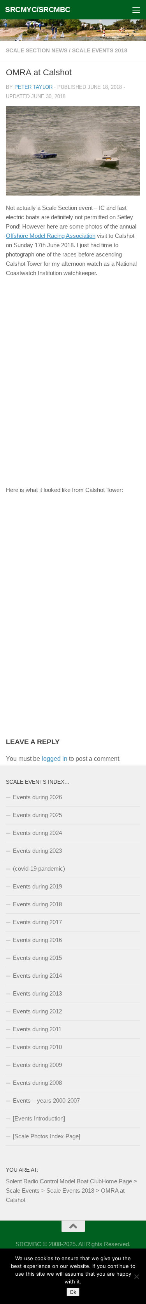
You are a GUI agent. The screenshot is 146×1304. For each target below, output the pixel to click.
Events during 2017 (37, 922)
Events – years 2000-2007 (46, 1100)
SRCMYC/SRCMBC (37, 9)
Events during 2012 (37, 1011)
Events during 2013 (37, 993)
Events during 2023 (37, 850)
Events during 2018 (37, 904)
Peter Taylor (33, 87)
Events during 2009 (37, 1065)
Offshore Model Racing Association (50, 235)
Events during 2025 (37, 815)
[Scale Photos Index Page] (46, 1136)
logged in (54, 758)
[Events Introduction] (39, 1118)
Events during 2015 (37, 957)
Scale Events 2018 (99, 50)
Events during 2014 (37, 975)
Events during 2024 (37, 833)
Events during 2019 (37, 886)
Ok (73, 1292)
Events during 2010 (37, 1047)
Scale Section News (36, 50)
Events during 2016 (37, 940)
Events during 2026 (37, 797)
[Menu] (136, 9)
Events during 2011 (37, 1029)
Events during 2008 (37, 1082)
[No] (136, 1276)
